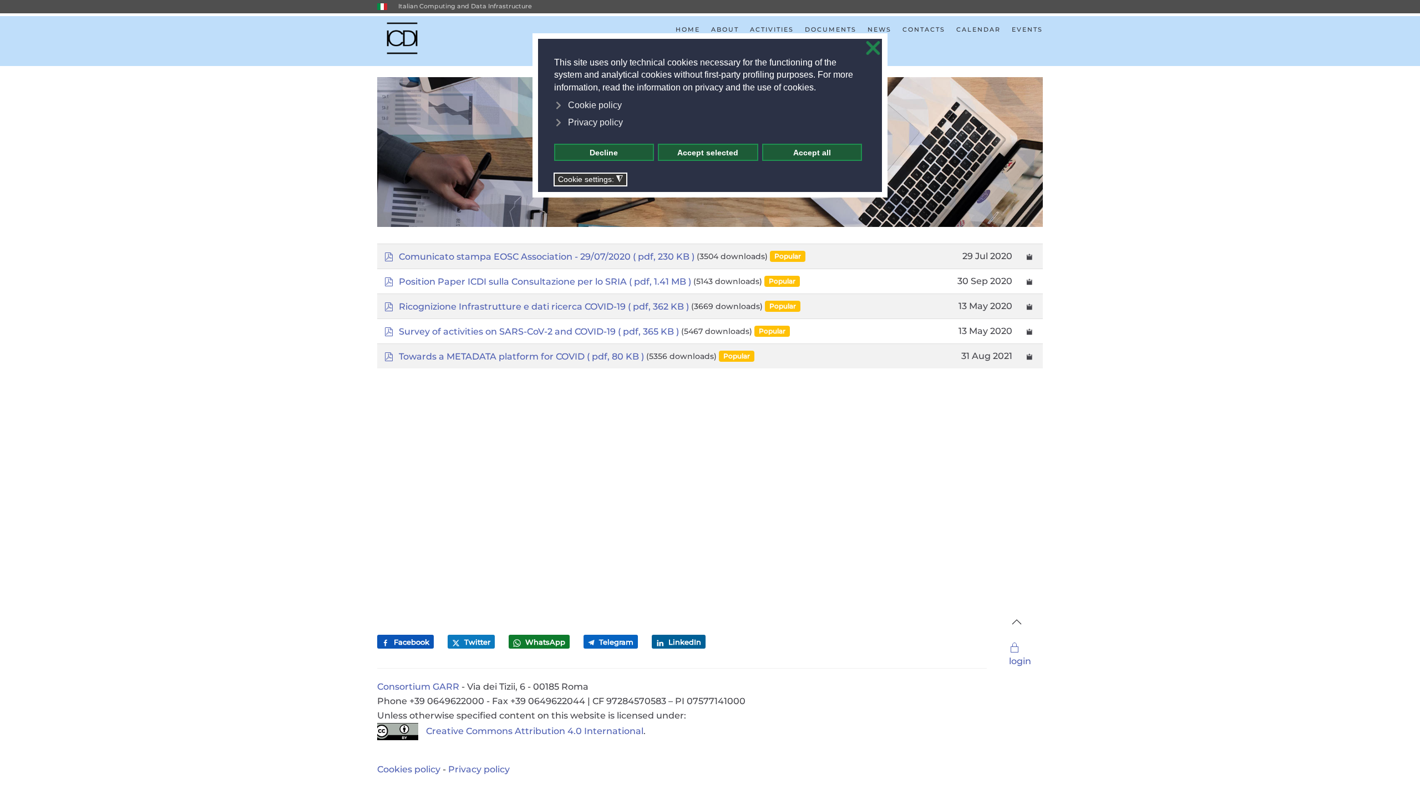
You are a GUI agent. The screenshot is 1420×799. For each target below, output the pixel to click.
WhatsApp (544, 642)
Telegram (615, 642)
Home (688, 29)
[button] (1017, 622)
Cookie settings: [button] (590, 179)
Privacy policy (479, 769)
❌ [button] (873, 48)
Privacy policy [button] (595, 122)
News (879, 29)
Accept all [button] (812, 152)
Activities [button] (772, 29)
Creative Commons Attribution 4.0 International (534, 731)
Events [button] (1027, 29)
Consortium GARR (418, 686)
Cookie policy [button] (595, 105)
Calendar (978, 29)
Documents (830, 29)
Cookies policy (408, 769)
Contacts (923, 29)
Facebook (410, 642)
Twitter (476, 642)
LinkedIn (683, 642)
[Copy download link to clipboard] (1029, 256)
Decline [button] (604, 152)
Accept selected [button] (707, 152)
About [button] (725, 29)
